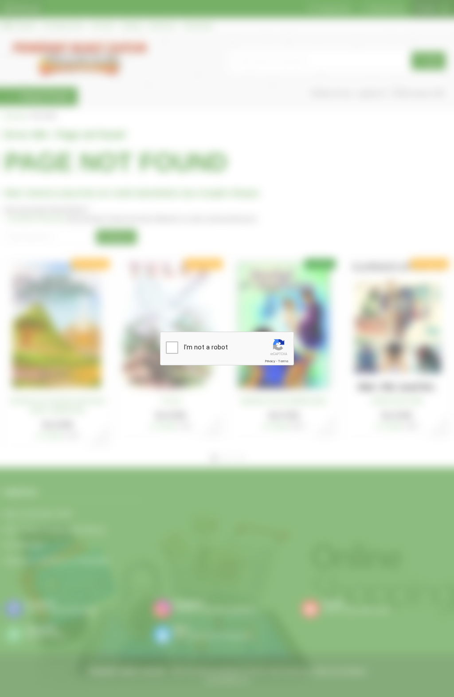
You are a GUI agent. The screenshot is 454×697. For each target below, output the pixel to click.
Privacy (270, 361)
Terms (283, 361)
